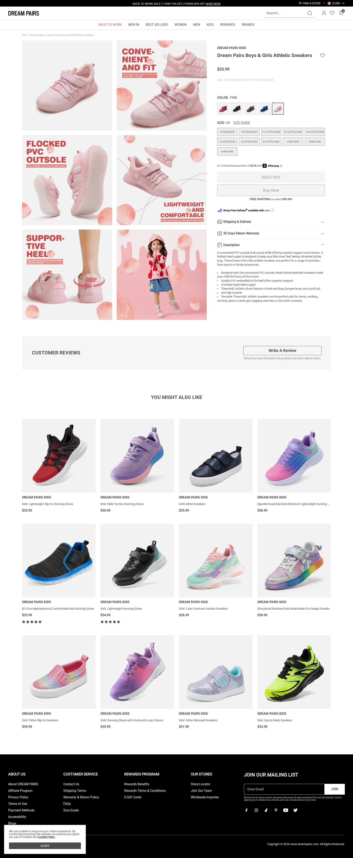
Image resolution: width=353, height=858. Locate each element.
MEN (196, 25)
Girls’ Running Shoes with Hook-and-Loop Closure (132, 720)
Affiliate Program (20, 790)
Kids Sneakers (37, 35)
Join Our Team (201, 790)
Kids (25, 35)
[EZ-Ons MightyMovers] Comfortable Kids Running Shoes (58, 608)
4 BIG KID (293, 141)
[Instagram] (256, 810)
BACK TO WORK (110, 25)
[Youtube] (285, 810)
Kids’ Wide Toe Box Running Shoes (122, 504)
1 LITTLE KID (227, 141)
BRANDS (248, 25)
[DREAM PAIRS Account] (324, 13)
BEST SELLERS (157, 25)
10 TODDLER (249, 131)
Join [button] (334, 789)
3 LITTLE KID (271, 141)
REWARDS (227, 25)
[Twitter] (295, 810)
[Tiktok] (266, 810)
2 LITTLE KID (249, 141)
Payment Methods (21, 810)
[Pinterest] (275, 810)
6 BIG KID (227, 151)
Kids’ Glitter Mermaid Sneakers (198, 720)
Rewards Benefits (136, 784)
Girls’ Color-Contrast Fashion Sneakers (203, 608)
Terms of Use (17, 803)
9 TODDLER (227, 131)
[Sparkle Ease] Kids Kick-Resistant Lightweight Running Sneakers (298, 504)
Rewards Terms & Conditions (145, 790)
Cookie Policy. (46, 837)
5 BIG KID (315, 141)
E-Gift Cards (132, 797)
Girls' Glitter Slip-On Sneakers (40, 720)
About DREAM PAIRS (23, 784)
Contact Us (71, 784)
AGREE (44, 845)
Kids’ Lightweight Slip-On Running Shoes (47, 504)
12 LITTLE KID (293, 131)
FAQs (67, 803)
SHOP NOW (213, 3)
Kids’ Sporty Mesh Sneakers (274, 720)
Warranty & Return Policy (81, 797)
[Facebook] (246, 810)
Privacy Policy (18, 797)
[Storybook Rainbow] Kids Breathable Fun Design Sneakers (294, 608)
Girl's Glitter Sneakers (192, 504)
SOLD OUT (271, 177)
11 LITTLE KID (271, 131)
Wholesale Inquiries (205, 797)
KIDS (210, 25)
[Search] (309, 13)
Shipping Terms (74, 790)
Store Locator (200, 784)
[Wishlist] (332, 13)
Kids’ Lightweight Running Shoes (121, 608)
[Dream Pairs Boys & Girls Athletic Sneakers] (223, 109)
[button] (336, 3)
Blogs (12, 823)
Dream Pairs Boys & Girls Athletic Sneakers (70, 35)
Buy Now (271, 190)
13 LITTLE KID (315, 131)
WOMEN (180, 25)
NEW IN (133, 25)
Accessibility (17, 817)
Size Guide (241, 122)
